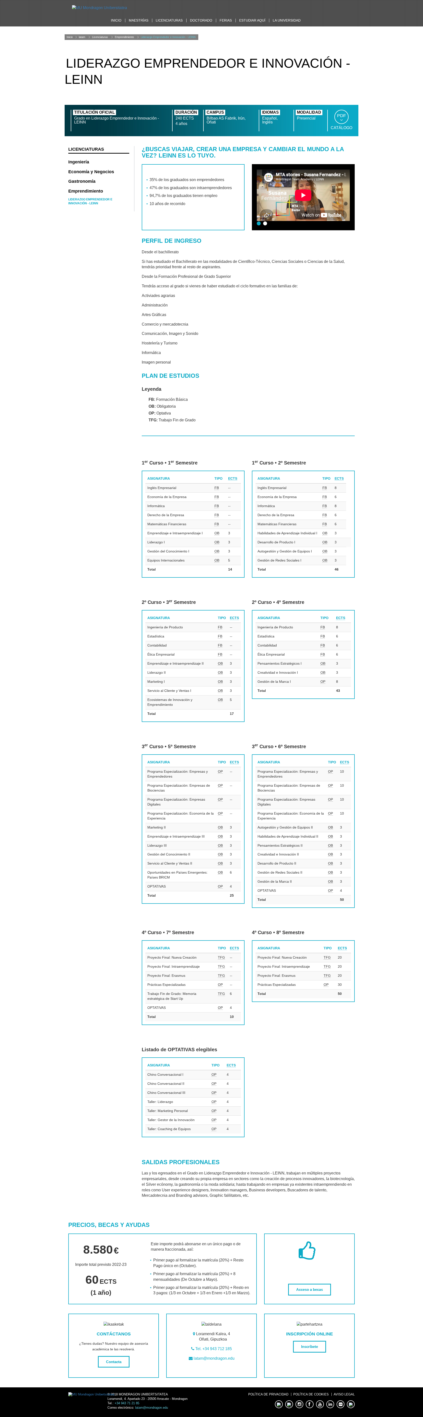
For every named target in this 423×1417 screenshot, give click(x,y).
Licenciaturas (169, 20)
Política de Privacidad (268, 1394)
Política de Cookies (311, 1394)
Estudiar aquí (252, 20)
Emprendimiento (124, 37)
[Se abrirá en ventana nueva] (99, 8)
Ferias (226, 20)
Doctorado (201, 20)
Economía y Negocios (91, 171)
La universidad (287, 20)
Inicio (116, 20)
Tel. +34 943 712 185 (213, 1349)
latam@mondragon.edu (214, 1358)
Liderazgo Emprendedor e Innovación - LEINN (168, 37)
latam (82, 37)
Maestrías (138, 20)
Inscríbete (309, 1346)
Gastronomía (81, 181)
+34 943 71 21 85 (127, 1403)
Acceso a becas (309, 1289)
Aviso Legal (344, 1394)
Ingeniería (78, 161)
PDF (341, 115)
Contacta (113, 1362)
